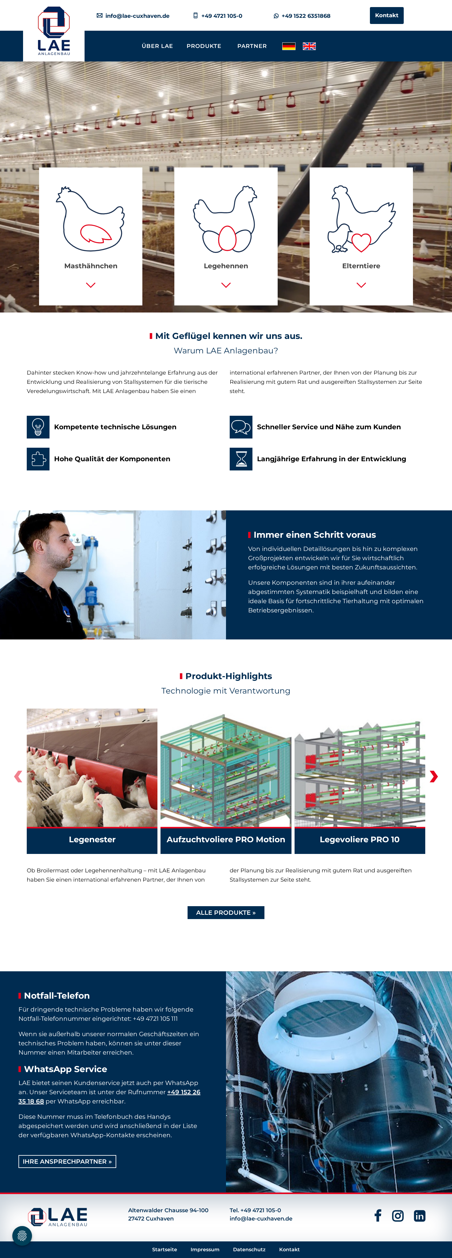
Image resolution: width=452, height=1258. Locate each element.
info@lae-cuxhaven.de (135, 16)
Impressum (205, 1249)
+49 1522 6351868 (305, 16)
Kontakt (386, 15)
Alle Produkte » (226, 912)
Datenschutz (249, 1249)
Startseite (164, 1249)
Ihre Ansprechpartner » (67, 1161)
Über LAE (157, 46)
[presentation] (18, 778)
